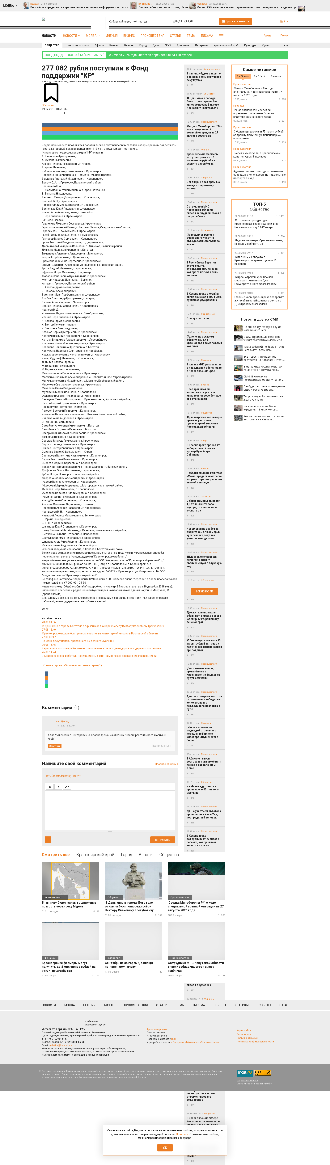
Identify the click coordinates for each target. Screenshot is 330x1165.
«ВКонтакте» (192, 1042)
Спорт (204, 441)
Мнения (111, 36)
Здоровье (183, 45)
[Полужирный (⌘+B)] (50, 787)
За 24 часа (243, 76)
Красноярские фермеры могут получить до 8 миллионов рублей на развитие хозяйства (202, 159)
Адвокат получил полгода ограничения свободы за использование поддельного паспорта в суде (204, 703)
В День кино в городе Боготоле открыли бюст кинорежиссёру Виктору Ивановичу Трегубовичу (203, 103)
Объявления (208, 314)
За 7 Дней (259, 76)
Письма (207, 36)
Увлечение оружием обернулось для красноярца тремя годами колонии (204, 341)
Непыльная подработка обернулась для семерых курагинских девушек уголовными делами (203, 533)
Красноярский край (226, 45)
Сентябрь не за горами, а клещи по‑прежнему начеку (203, 185)
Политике (182, 1134)
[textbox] (110, 810)
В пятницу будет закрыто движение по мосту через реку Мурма (204, 77)
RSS (173, 1039)
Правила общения (166, 764)
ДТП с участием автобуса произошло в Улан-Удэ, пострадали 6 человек (204, 814)
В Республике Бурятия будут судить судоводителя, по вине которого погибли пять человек (202, 269)
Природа (206, 360)
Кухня (265, 45)
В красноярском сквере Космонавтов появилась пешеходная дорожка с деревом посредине (203, 1123)
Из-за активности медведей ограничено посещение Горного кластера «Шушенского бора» (202, 734)
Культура (250, 45)
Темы (191, 36)
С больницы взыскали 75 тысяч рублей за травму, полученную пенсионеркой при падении (204, 645)
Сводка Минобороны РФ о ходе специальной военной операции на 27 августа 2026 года (204, 131)
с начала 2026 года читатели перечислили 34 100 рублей (118, 55)
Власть (129, 45)
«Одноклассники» (209, 1042)
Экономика (207, 230)
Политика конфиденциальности (255, 1041)
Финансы (206, 150)
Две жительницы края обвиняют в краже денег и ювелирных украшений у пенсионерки (204, 617)
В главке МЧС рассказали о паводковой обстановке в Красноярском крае (204, 367)
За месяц (276, 76)
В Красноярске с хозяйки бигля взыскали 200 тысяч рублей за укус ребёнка (204, 297)
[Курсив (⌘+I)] (58, 787)
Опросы (220, 1005)
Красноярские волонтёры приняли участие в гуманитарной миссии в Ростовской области (204, 422)
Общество (52, 45)
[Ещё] (286, 45)
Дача (156, 45)
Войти (77, 775)
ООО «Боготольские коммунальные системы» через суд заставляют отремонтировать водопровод (204, 1093)
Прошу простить (198, 318)
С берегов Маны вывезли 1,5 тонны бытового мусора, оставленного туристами (203, 505)
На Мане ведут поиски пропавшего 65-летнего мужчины (203, 789)
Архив (267, 35)
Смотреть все (56, 854)
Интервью (201, 45)
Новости (70, 36)
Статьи (175, 36)
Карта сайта (244, 1030)
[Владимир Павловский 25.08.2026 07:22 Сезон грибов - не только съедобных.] (309, 4)
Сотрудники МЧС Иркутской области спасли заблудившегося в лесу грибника (204, 211)
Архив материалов (157, 1029)
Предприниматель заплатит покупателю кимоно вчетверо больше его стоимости (204, 394)
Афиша (99, 45)
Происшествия (152, 36)
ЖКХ (168, 45)
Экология (206, 496)
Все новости (204, 591)
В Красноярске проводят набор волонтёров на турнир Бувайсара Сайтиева (203, 450)
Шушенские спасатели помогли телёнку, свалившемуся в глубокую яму (204, 561)
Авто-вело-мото (78, 45)
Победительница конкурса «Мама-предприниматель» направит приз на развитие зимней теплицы (204, 477)
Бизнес (129, 36)
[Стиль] (67, 787)
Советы (265, 1005)
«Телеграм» (177, 1042)
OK (165, 1148)
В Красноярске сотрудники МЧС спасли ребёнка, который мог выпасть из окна (203, 840)
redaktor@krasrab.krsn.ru (62, 1045)
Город (143, 45)
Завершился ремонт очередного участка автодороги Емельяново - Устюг (204, 239)
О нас (283, 1005)
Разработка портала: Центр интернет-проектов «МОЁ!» (254, 1082)
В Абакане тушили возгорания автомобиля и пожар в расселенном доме (204, 763)
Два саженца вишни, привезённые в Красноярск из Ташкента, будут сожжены (204, 673)
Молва (91, 36)
